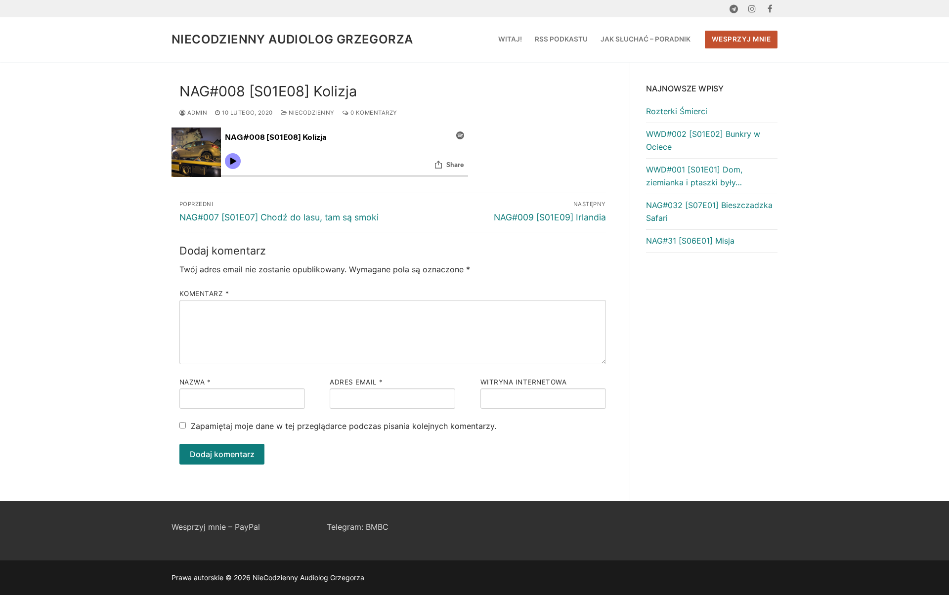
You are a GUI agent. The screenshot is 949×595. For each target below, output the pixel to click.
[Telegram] (733, 8)
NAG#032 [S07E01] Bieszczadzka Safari (709, 211)
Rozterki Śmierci (676, 111)
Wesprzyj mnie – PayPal (216, 527)
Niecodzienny (311, 112)
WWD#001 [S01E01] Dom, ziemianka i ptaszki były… (694, 176)
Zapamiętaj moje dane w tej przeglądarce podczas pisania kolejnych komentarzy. (343, 426)
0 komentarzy (372, 112)
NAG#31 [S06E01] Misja (690, 241)
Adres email (356, 382)
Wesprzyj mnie (741, 39)
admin (196, 112)
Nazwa (195, 382)
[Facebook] (769, 8)
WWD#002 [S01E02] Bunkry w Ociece (703, 140)
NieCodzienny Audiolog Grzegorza (292, 39)
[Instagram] (752, 8)
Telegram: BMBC (357, 527)
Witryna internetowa (523, 382)
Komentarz (204, 294)
